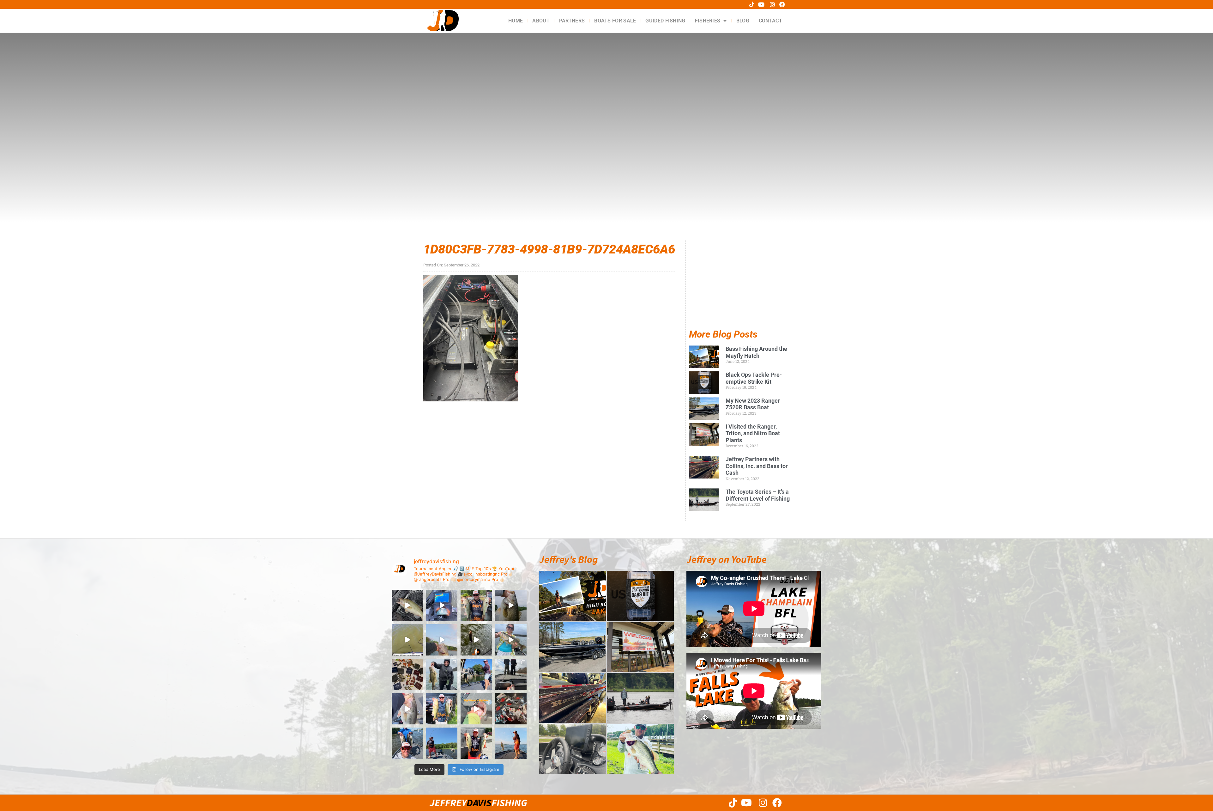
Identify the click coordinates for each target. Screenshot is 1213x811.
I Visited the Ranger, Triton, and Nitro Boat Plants (753, 433)
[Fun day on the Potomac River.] (476, 743)
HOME (515, 21)
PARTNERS (572, 21)
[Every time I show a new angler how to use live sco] (510, 674)
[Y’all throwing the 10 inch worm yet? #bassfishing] (407, 605)
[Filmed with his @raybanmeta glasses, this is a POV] (407, 640)
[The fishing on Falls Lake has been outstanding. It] (407, 743)
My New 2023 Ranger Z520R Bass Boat (753, 404)
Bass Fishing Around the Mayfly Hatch (756, 352)
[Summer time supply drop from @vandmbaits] (510, 708)
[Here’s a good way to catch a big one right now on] (441, 640)
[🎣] (510, 743)
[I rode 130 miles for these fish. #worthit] (441, 708)
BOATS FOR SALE (615, 21)
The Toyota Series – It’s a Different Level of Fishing (758, 495)
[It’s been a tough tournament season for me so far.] (476, 605)
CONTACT (770, 21)
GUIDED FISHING (665, 21)
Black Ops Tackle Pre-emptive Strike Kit (754, 378)
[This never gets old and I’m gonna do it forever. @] (476, 674)
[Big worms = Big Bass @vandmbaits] (476, 708)
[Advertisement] (739, 290)
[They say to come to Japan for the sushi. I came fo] (407, 674)
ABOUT (541, 21)
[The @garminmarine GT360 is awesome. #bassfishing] (441, 605)
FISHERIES (708, 21)
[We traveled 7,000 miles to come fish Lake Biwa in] (441, 674)
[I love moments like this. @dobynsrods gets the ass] (441, 743)
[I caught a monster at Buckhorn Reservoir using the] (510, 605)
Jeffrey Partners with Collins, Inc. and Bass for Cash (757, 466)
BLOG (742, 21)
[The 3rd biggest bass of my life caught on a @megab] (407, 708)
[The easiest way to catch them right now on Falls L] (476, 640)
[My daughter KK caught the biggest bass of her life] (510, 640)
